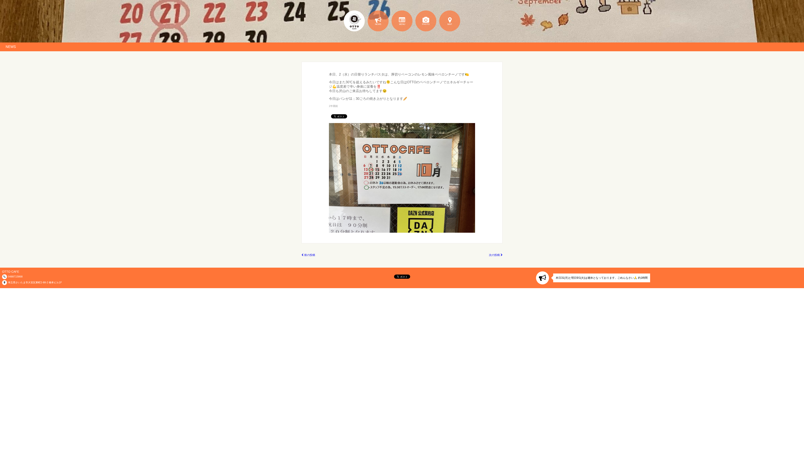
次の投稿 (495, 255)
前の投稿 (309, 255)
